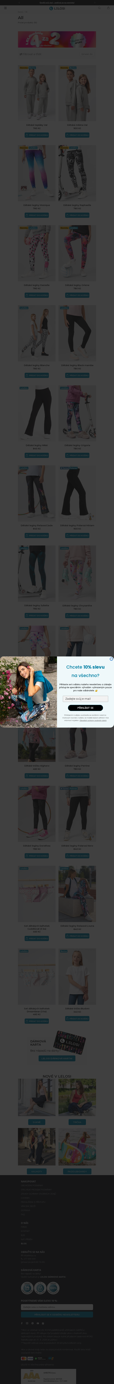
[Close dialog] (111, 659)
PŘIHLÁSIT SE (85, 708)
